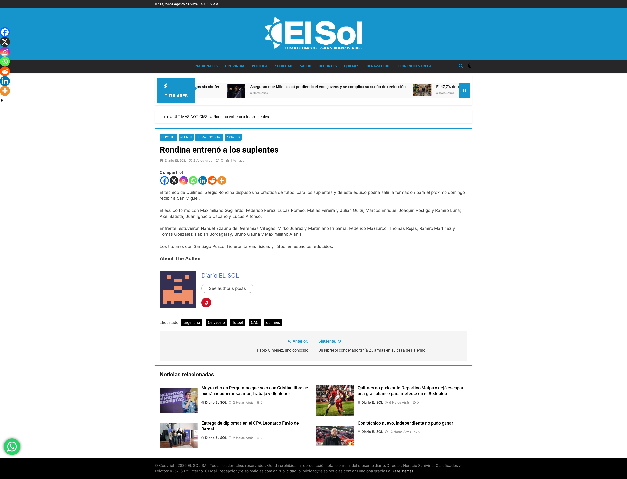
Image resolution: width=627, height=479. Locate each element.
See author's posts (227, 288)
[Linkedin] (202, 180)
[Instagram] (183, 180)
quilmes (273, 322)
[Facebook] (164, 180)
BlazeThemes (402, 471)
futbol (238, 322)
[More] (221, 180)
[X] (174, 180)
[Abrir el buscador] (461, 66)
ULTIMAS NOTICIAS (209, 137)
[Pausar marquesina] (464, 90)
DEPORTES (328, 66)
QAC (254, 322)
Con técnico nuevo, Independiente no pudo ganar (405, 423)
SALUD (305, 66)
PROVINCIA (234, 66)
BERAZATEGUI (378, 66)
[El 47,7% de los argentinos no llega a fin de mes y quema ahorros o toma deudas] (400, 90)
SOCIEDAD (283, 66)
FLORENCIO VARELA (415, 66)
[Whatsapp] (193, 180)
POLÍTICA (260, 66)
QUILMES (351, 66)
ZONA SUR (233, 137)
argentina (192, 322)
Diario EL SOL (175, 160)
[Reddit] (212, 180)
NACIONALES (206, 66)
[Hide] (2, 100)
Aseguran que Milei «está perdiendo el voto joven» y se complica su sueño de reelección (305, 87)
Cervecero (216, 322)
